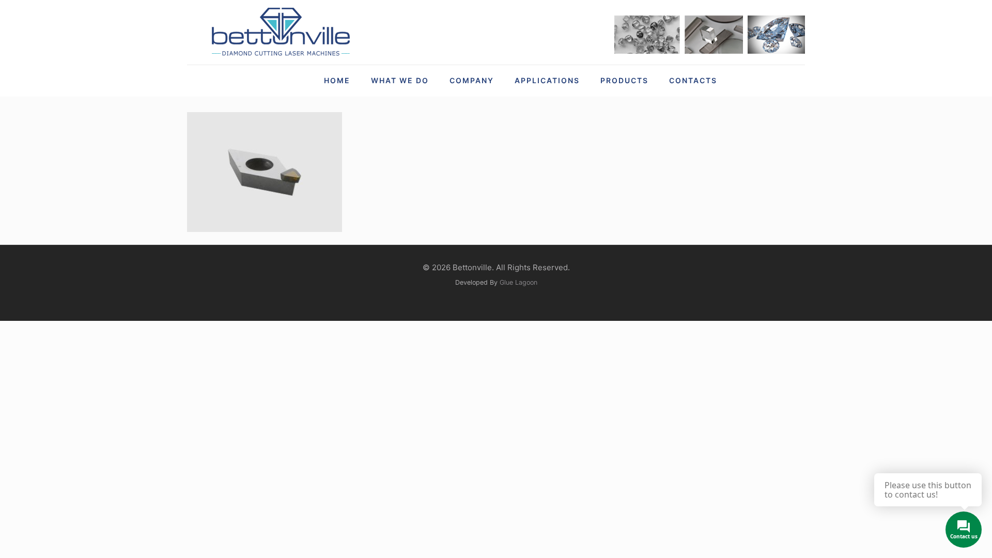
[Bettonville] (280, 32)
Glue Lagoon (518, 282)
